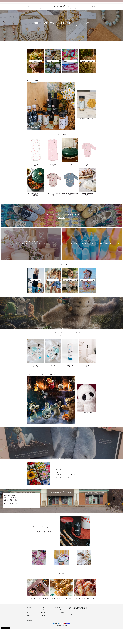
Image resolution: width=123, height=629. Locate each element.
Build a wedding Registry (84, 568)
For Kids (53, 8)
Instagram (43, 615)
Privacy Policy (57, 610)
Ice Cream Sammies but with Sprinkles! (38, 598)
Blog (42, 613)
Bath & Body (70, 8)
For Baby (59, 8)
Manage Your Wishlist (45, 609)
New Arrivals (35, 8)
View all (61, 198)
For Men (64, 8)
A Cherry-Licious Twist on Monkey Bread (84, 598)
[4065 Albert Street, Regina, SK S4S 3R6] (61, 501)
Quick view (86, 116)
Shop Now (61, 28)
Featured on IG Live (86, 8)
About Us (43, 612)
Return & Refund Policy (59, 612)
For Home (42, 8)
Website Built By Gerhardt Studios (61, 625)
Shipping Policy (58, 609)
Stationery (77, 8)
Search (42, 607)
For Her (47, 8)
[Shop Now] (61, 215)
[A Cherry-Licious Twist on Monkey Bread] (85, 587)
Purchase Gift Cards (61, 568)
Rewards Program (58, 607)
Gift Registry (43, 610)
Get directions (8, 505)
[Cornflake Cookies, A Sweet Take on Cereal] (61, 587)
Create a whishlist (38, 568)
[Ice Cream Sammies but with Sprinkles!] (38, 587)
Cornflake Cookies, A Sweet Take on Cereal (61, 598)
